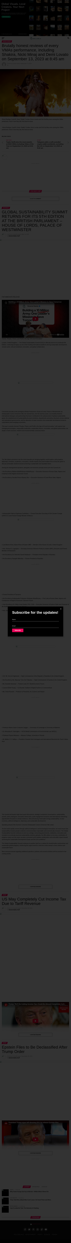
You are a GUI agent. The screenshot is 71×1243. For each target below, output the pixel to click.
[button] (60, 609)
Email (14, 623)
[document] (35, 621)
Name (14, 617)
